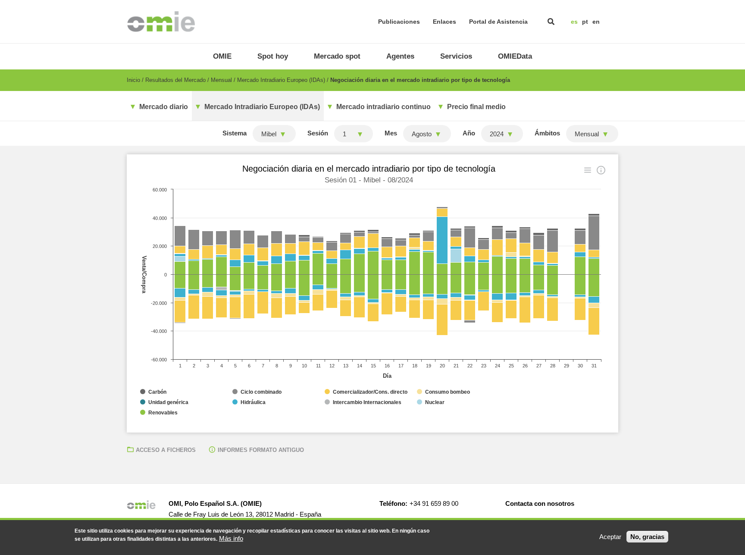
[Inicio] (161, 21)
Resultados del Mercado (175, 80)
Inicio (133, 80)
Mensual (221, 80)
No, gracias (647, 536)
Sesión (317, 133)
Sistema (234, 133)
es (574, 21)
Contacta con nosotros (539, 503)
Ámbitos (547, 133)
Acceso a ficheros (166, 450)
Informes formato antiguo (261, 450)
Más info (231, 538)
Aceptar (610, 536)
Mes (391, 133)
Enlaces (444, 21)
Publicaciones (399, 21)
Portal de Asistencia (498, 21)
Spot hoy (272, 56)
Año (469, 133)
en (596, 21)
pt (585, 21)
